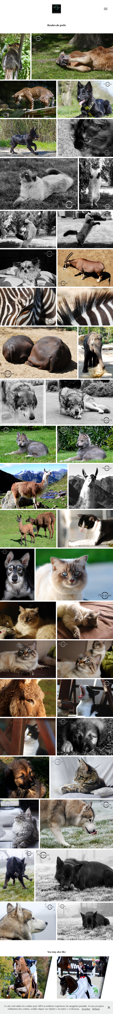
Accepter (86, 1008)
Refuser (96, 1008)
